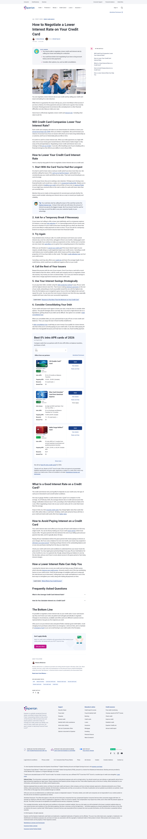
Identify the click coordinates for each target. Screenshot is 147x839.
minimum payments (72, 287)
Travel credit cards (47, 684)
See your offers (40, 646)
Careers (97, 760)
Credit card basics (49, 19)
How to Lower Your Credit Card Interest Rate (102, 59)
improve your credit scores (50, 570)
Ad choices (88, 760)
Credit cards (39, 19)
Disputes (60, 716)
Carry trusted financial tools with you (37, 750)
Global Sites (120, 2)
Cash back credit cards (50, 681)
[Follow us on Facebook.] (110, 753)
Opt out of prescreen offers (65, 728)
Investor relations (108, 760)
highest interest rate (45, 205)
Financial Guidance (109, 2)
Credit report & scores (90, 710)
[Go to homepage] (33, 19)
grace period (71, 531)
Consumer (26, 2)
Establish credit (110, 722)
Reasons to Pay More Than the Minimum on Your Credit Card (60, 299)
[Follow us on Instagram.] (118, 753)
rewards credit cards (52, 510)
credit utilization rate (74, 254)
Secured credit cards (72, 681)
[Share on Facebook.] (33, 692)
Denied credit (61, 719)
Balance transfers (40, 681)
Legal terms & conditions (30, 760)
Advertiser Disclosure (115, 12)
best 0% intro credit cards (48, 465)
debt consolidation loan (41, 324)
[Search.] (122, 7)
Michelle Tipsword (56, 39)
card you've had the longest (60, 173)
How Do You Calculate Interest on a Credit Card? (48, 601)
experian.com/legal (97, 766)
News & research (89, 737)
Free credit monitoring (112, 710)
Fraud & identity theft (90, 713)
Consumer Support (97, 2)
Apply (75, 362)
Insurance (77, 7)
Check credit (109, 716)
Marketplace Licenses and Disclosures (34, 823)
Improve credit (109, 719)
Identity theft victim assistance (66, 722)
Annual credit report (111, 728)
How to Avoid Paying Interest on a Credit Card (103, 69)
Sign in (116, 7)
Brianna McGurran (40, 39)
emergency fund (39, 628)
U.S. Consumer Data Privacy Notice (63, 760)
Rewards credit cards (61, 681)
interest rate (69, 113)
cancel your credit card (55, 248)
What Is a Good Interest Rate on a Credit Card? (103, 64)
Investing (87, 731)
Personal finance (89, 734)
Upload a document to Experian (66, 731)
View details (75, 366)
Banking (87, 716)
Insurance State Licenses (30, 826)
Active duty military (63, 725)
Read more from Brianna (39, 673)
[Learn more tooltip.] (54, 382)
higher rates (63, 514)
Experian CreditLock (111, 725)
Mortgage (87, 728)
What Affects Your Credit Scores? (52, 581)
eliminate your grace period (40, 543)
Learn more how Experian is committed (64, 750)
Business (44, 2)
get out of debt (46, 146)
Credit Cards (62, 7)
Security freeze (62, 710)
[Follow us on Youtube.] (122, 753)
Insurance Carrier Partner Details (32, 829)
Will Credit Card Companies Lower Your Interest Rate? (103, 54)
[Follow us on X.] (114, 753)
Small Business (35, 2)
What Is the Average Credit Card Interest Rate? (48, 594)
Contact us (120, 760)
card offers (47, 244)
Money (54, 7)
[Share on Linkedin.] (38, 692)
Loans (70, 7)
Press (78, 760)
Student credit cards (37, 684)
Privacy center (45, 760)
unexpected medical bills (68, 183)
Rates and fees (75, 369)
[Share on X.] (36, 692)
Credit (39, 7)
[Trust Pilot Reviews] (116, 749)
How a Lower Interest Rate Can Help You (104, 74)
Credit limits (55, 684)
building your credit (50, 185)
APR (34, 681)
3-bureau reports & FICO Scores (114, 713)
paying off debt (79, 185)
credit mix (58, 260)
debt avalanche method (65, 285)
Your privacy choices (88, 750)
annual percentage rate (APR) (41, 131)
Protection (47, 7)
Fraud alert (61, 713)
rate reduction (51, 223)
